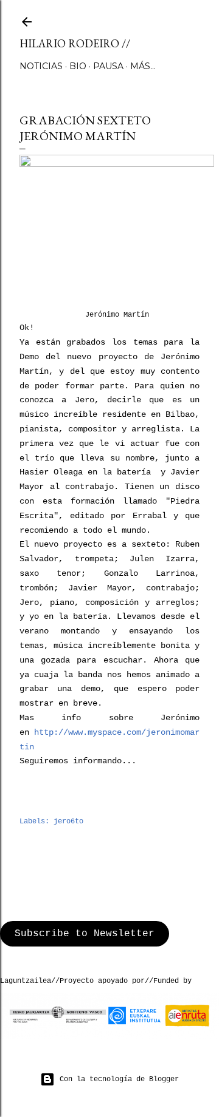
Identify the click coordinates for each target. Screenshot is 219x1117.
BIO (77, 66)
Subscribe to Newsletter (85, 933)
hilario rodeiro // (74, 43)
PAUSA (108, 66)
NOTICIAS (41, 66)
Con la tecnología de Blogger (119, 1079)
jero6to (68, 821)
